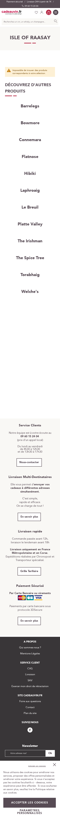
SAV (30, 680)
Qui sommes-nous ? (30, 647)
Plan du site (30, 713)
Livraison (30, 674)
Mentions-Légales (30, 654)
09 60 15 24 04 (31, 6)
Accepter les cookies (29, 803)
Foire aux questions (30, 701)
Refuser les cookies (37, 766)
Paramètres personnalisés (29, 811)
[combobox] (30, 21)
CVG (30, 669)
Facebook (30, 730)
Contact (30, 707)
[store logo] (12, 12)
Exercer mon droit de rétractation (30, 686)
